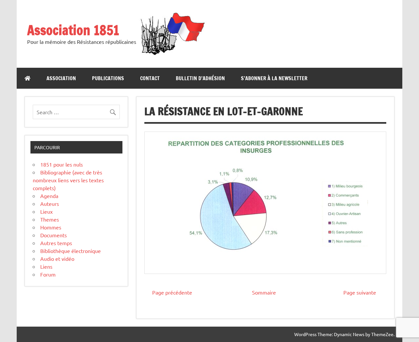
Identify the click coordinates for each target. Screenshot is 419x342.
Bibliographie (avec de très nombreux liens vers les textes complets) (68, 180)
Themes (49, 219)
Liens (46, 266)
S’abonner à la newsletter (274, 78)
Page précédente (172, 292)
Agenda (49, 195)
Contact (150, 78)
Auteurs (49, 203)
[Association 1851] (172, 54)
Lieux (46, 211)
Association (61, 78)
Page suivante (359, 292)
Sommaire (264, 292)
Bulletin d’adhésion (200, 78)
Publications (108, 78)
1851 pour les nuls (61, 164)
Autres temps (56, 243)
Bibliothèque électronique (70, 250)
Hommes (50, 227)
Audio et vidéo (57, 258)
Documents (53, 235)
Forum (48, 274)
